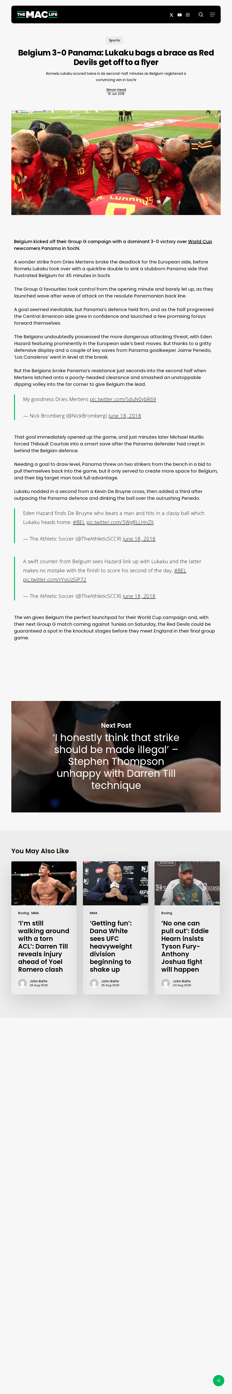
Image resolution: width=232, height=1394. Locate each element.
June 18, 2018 (125, 415)
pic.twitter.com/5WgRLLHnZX (120, 522)
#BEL (79, 522)
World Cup (200, 241)
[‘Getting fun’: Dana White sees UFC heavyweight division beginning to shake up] (115, 927)
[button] (212, 14)
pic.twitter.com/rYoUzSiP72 (55, 579)
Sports (114, 40)
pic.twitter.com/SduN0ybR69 (123, 399)
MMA (35, 913)
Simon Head (116, 89)
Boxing (23, 913)
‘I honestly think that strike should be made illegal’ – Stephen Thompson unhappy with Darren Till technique (116, 757)
